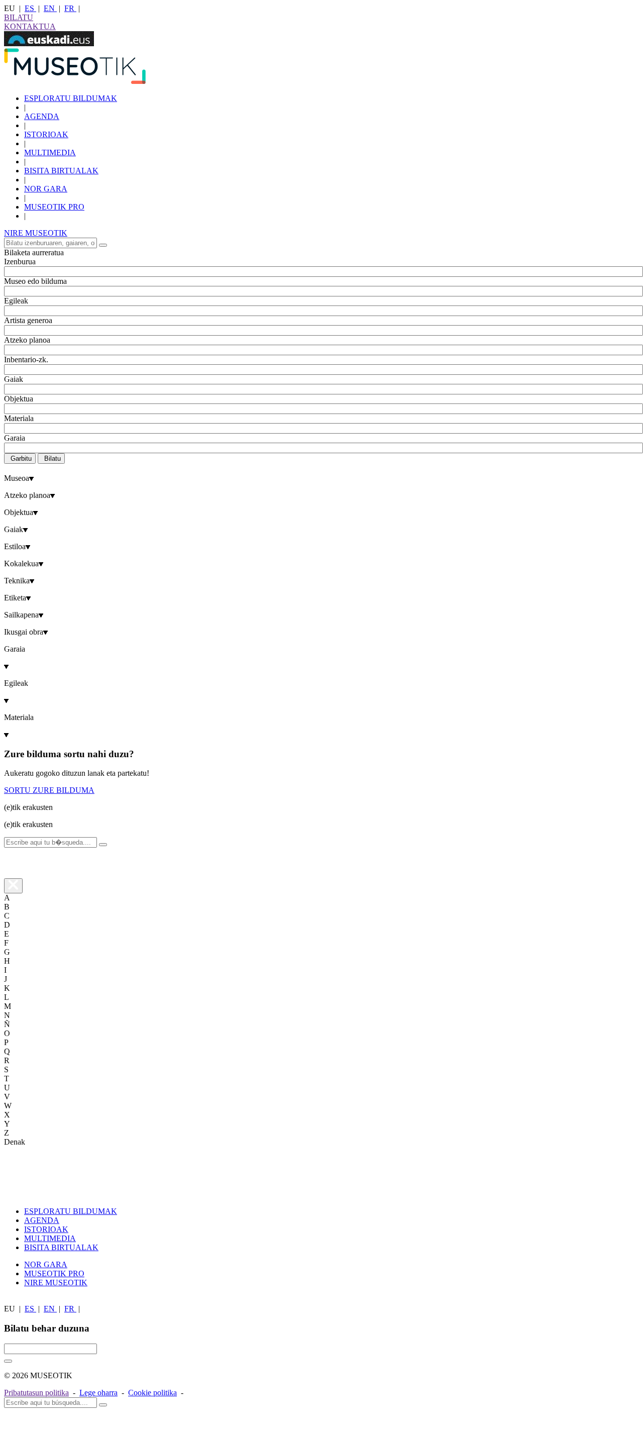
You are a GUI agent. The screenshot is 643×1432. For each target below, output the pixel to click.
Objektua (18, 398)
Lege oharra (98, 1392)
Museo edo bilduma (35, 281)
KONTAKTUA (30, 26)
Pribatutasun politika (36, 1392)
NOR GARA (45, 188)
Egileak (16, 300)
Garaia (14, 438)
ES (30, 8)
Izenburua (20, 261)
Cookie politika (152, 1392)
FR (70, 8)
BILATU (18, 17)
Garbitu (21, 458)
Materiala (19, 418)
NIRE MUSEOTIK (35, 233)
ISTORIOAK (46, 134)
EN (50, 8)
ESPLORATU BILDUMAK (70, 98)
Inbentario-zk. (26, 359)
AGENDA (41, 116)
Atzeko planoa (27, 340)
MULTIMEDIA (50, 152)
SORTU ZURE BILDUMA (49, 790)
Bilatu (52, 458)
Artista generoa (28, 320)
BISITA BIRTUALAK (61, 170)
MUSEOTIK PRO (54, 206)
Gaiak (13, 379)
